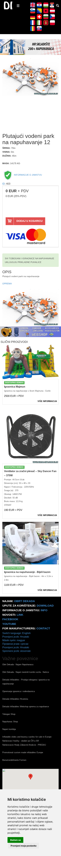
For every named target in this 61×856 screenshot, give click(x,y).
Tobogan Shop (8, 714)
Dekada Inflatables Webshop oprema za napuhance (25, 706)
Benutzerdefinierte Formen (14, 760)
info (44, 610)
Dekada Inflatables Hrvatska (15, 699)
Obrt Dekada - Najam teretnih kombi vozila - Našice (25, 672)
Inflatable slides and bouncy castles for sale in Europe (26, 737)
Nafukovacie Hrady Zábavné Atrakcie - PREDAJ (24, 745)
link (20, 614)
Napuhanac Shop (10, 721)
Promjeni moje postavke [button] (23, 845)
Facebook (10, 619)
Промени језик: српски (15, 644)
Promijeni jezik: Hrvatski (15, 636)
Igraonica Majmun (14, 386)
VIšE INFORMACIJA (47, 401)
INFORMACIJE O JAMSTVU (27, 175)
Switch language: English (16, 633)
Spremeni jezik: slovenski (16, 651)
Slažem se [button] (15, 840)
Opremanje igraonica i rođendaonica (18, 691)
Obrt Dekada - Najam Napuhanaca (17, 664)
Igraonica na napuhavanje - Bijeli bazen (27, 572)
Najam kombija (9, 729)
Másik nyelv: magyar (13, 640)
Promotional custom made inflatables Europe (22, 752)
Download (45, 605)
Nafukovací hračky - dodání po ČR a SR (20, 741)
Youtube (9, 623)
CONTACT (43, 628)
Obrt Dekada (24, 601)
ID (3, 183)
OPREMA (7, 283)
